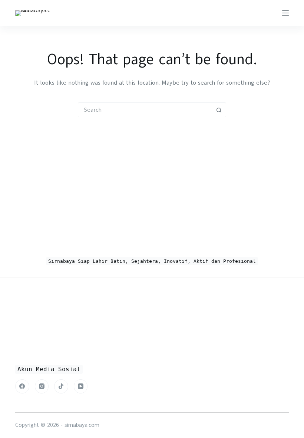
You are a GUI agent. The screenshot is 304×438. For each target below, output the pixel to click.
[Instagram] (42, 386)
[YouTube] (81, 386)
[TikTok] (61, 386)
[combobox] (145, 109)
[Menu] (285, 13)
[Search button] (219, 110)
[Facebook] (22, 386)
